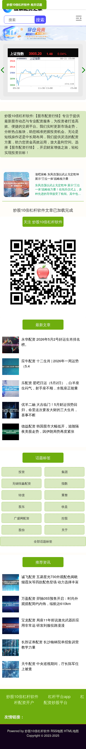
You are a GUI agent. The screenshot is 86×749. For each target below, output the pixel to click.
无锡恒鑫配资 (21, 483)
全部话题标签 (43, 541)
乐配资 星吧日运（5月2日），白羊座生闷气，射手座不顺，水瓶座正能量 (50, 385)
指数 (65, 483)
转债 (22, 495)
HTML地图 (71, 731)
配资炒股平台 (55, 702)
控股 (65, 518)
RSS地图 (57, 731)
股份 (22, 529)
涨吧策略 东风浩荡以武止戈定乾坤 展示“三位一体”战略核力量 (57, 176)
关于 (65, 529)
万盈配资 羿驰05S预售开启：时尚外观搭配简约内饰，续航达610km (49, 601)
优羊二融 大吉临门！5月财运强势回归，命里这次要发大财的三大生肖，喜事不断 (49, 409)
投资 (22, 471)
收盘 (65, 506)
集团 (65, 471)
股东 (22, 506)
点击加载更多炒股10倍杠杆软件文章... (43, 210)
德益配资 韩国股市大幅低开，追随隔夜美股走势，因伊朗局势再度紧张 (50, 429)
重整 (65, 495)
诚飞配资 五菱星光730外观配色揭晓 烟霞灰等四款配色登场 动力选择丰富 (50, 579)
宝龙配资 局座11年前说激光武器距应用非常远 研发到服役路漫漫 (50, 622)
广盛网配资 (21, 518)
